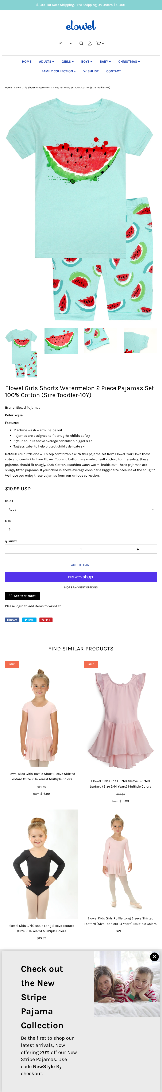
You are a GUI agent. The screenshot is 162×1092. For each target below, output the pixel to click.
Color (9, 501)
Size (8, 520)
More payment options (81, 587)
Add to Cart (81, 565)
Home (26, 61)
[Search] (81, 43)
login (19, 606)
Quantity (11, 541)
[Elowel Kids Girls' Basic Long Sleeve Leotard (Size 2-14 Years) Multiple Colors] (41, 864)
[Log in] (90, 43)
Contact (113, 71)
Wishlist (91, 71)
